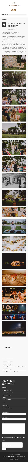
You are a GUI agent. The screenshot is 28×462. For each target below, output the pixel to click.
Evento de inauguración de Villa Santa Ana (11, 371)
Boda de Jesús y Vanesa (8, 364)
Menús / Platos (6, 393)
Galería (4, 397)
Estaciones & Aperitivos (8, 392)
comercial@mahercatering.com (9, 456)
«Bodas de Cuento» (11, 39)
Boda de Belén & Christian (8, 363)
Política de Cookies (7, 407)
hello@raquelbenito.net (7, 33)
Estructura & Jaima (7, 395)
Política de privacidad (7, 409)
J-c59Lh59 (14, 28)
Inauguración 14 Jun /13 (8, 390)
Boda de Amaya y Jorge (8, 361)
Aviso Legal (5, 405)
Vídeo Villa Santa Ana (7, 369)
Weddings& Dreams (7, 399)
